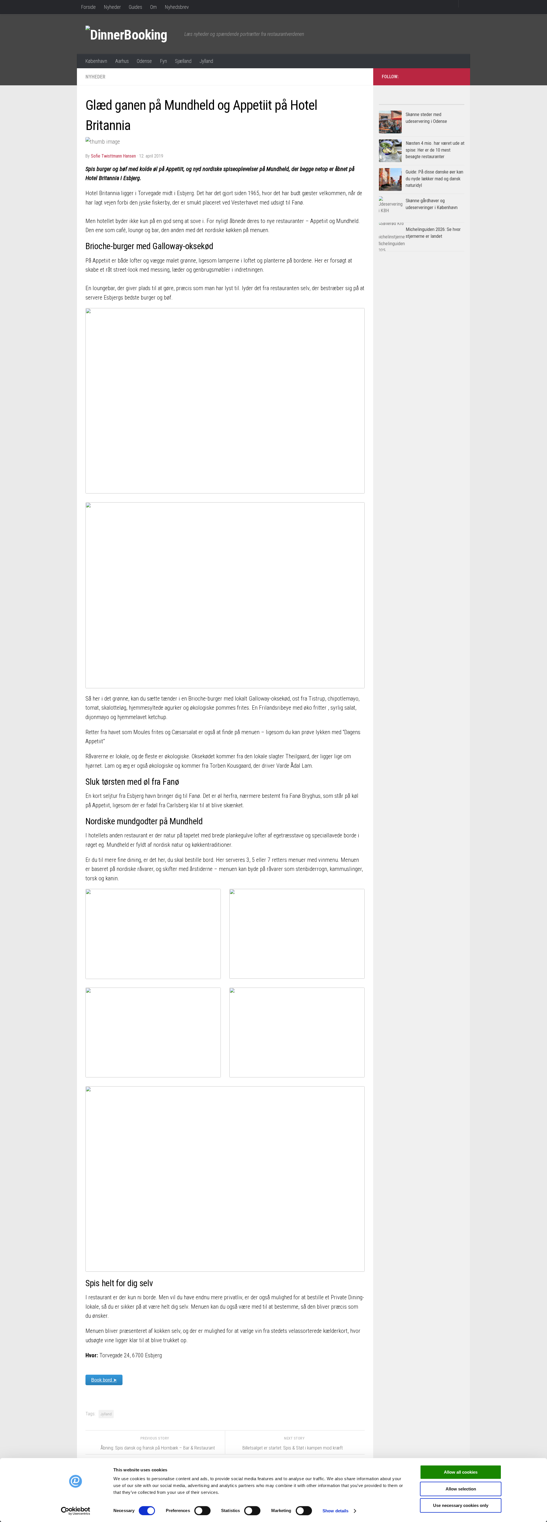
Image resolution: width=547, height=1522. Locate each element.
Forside (88, 7)
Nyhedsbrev (177, 7)
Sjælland (183, 61)
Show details (335, 1510)
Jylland (206, 61)
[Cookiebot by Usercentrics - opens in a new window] (76, 1511)
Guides (135, 7)
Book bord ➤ (104, 1380)
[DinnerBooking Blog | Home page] (132, 34)
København (96, 61)
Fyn (163, 61)
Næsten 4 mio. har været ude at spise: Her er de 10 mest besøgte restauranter (435, 149)
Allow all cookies (460, 1472)
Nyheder (112, 7)
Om (153, 7)
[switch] (202, 1510)
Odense (144, 61)
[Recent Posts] (443, 102)
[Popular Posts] (400, 102)
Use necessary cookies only (460, 1505)
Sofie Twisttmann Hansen (113, 156)
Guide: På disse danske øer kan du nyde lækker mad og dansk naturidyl (434, 178)
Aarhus (122, 61)
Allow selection (461, 1488)
